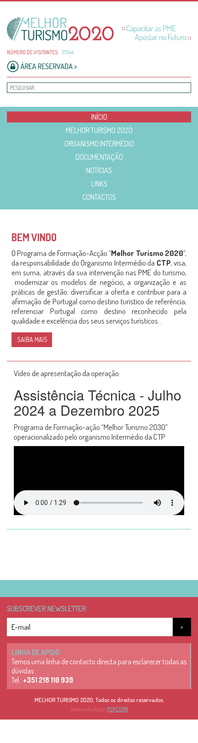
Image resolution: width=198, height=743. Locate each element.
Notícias (99, 170)
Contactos (99, 197)
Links (99, 183)
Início (99, 117)
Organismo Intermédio (99, 143)
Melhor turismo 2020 (99, 130)
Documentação (99, 157)
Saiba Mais (32, 339)
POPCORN (117, 709)
